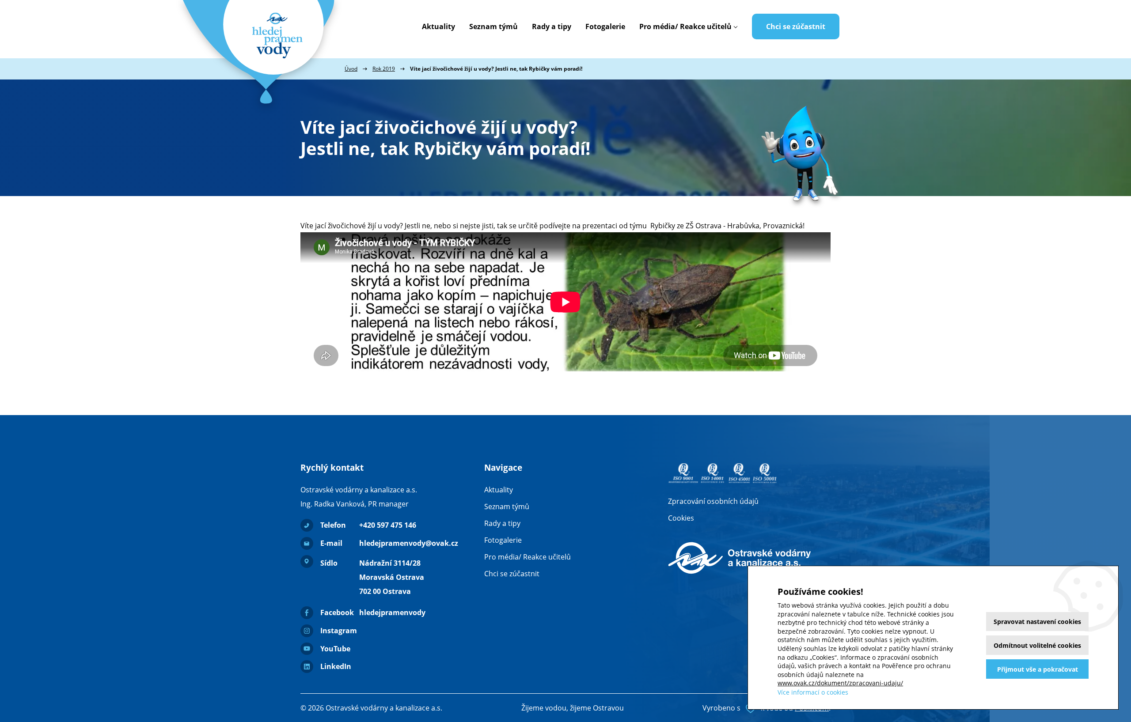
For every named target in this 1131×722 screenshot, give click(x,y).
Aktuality (438, 26)
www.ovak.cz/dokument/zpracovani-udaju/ (840, 683)
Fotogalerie (605, 26)
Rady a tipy (551, 26)
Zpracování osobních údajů (713, 501)
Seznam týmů (493, 26)
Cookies (681, 518)
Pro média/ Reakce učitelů (685, 26)
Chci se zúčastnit (795, 26)
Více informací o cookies (813, 692)
